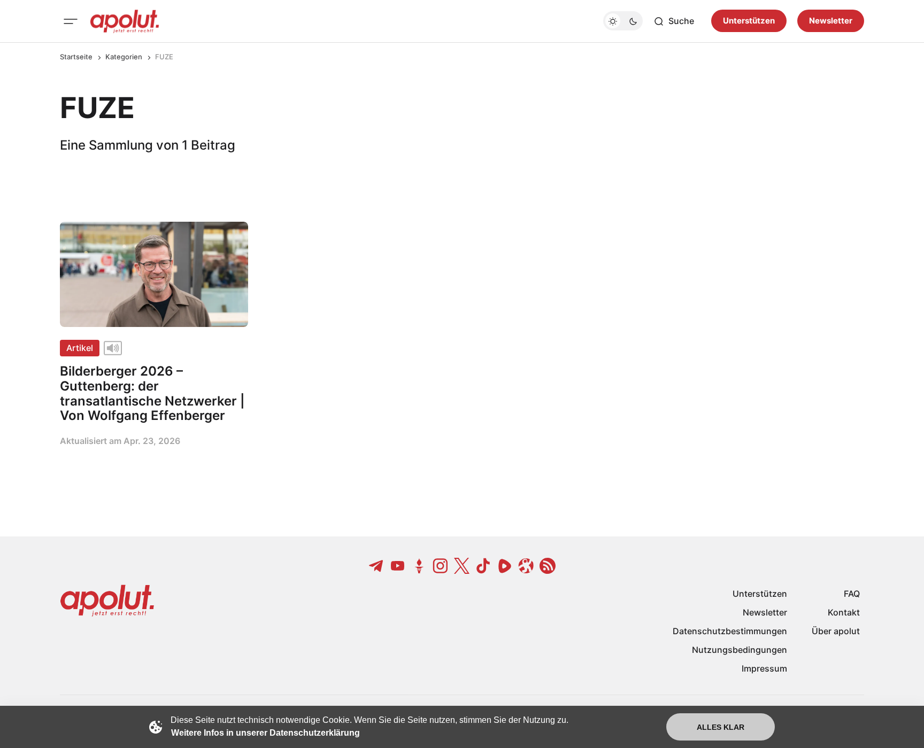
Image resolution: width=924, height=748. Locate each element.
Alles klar (720, 727)
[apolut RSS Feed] (548, 566)
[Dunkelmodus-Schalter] (623, 21)
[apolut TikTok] (483, 566)
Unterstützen (749, 21)
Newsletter (830, 21)
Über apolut (836, 631)
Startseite (76, 56)
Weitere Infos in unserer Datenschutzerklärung (265, 732)
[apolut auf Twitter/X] (462, 566)
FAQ (852, 593)
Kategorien (123, 56)
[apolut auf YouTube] (398, 566)
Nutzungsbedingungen (739, 649)
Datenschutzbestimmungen (730, 631)
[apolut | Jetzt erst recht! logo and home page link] (124, 21)
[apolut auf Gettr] (419, 566)
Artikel (79, 347)
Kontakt (844, 612)
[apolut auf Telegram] (376, 566)
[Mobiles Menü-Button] (70, 21)
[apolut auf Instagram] (441, 566)
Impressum (764, 668)
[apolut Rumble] (505, 566)
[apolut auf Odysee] (526, 566)
